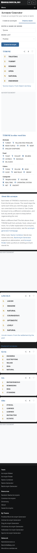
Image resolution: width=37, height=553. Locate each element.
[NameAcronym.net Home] (10, 2)
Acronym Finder (7, 477)
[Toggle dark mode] (34, 3)
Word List (6, 35)
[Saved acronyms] (29, 3)
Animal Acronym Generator (11, 520)
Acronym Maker (7, 473)
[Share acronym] (24, 51)
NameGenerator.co (8, 542)
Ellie (3, 400)
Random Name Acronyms (10, 495)
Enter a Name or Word (11, 26)
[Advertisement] (18, 112)
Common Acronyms (8, 498)
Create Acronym (10, 44)
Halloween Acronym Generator (12, 530)
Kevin (3, 351)
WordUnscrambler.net (9, 548)
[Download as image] (28, 51)
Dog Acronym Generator (10, 523)
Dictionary (5, 502)
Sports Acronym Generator (11, 533)
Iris (2, 378)
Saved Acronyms (7, 508)
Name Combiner (17, 235)
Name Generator (7, 483)
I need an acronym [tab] (10, 21)
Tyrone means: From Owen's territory (17, 86)
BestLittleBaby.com (8, 545)
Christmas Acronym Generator (12, 526)
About (3, 505)
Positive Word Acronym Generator (13, 517)
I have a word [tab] (27, 21)
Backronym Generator (22, 237)
